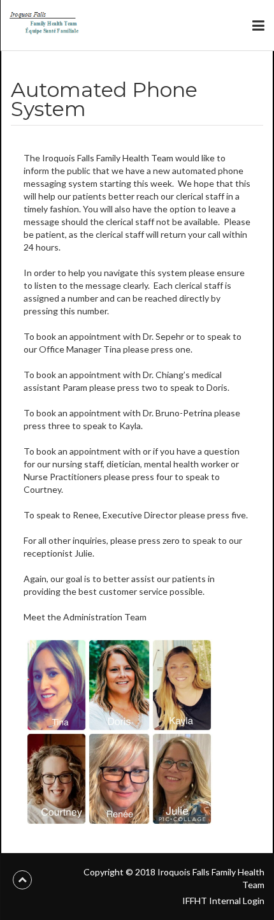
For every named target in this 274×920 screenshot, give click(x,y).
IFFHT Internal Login (223, 900)
